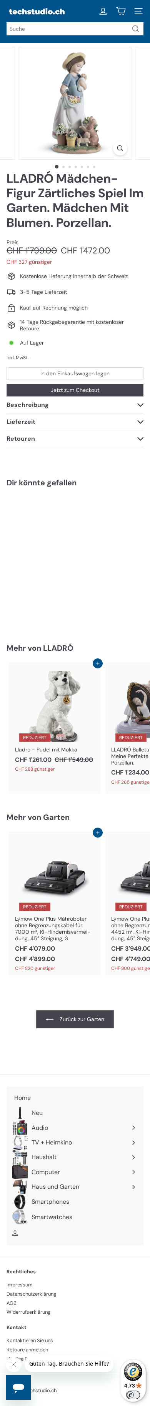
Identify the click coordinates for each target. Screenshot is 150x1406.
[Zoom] (120, 148)
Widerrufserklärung (28, 1312)
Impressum (20, 1284)
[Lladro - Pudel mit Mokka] (54, 719)
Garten (56, 817)
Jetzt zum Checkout (75, 389)
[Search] (135, 28)
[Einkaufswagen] (121, 11)
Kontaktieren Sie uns (30, 1340)
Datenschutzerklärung (31, 1294)
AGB (12, 1303)
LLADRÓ (58, 648)
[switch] (133, 1395)
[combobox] (75, 28)
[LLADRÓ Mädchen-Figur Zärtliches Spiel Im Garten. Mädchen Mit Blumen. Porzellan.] (54, 560)
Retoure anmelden (27, 1349)
